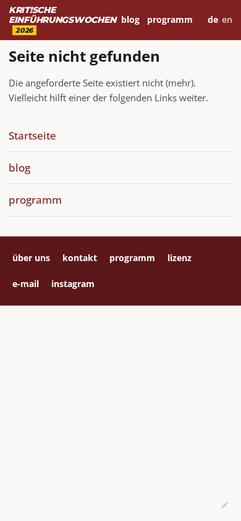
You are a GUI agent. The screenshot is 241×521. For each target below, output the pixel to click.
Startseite (32, 135)
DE (213, 19)
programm (170, 19)
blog (130, 19)
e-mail (25, 284)
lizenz (179, 258)
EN (227, 19)
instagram (73, 284)
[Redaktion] (225, 505)
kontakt (79, 258)
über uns (31, 258)
